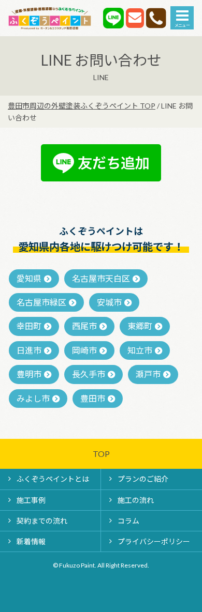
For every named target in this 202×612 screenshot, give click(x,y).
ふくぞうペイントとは (53, 479)
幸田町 (29, 326)
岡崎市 (84, 350)
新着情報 (31, 541)
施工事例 (31, 500)
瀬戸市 (148, 374)
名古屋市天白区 (101, 278)
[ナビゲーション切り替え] (182, 17)
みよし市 (33, 398)
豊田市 (92, 398)
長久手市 (88, 374)
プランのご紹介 (143, 479)
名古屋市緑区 (41, 302)
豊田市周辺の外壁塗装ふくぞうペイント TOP (81, 105)
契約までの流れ (42, 520)
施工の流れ (136, 500)
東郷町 (139, 326)
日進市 (29, 350)
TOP (101, 453)
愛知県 (29, 278)
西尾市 (84, 326)
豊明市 (29, 374)
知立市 (139, 350)
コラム (128, 520)
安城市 (109, 302)
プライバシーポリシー (154, 541)
